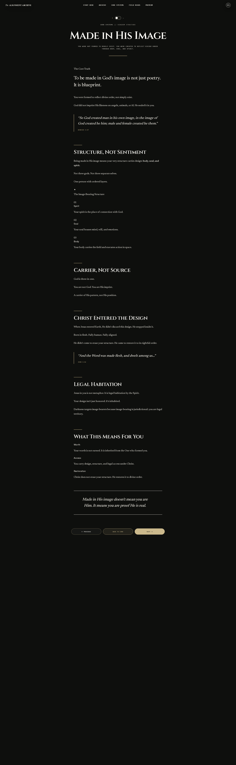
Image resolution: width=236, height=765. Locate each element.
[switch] (118, 18)
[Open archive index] (228, 5)
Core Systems (117, 5)
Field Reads (134, 5)
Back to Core (118, 531)
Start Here (88, 5)
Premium (149, 5)
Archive (102, 5)
